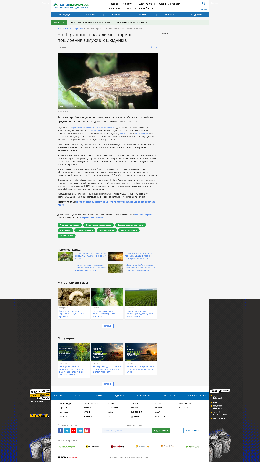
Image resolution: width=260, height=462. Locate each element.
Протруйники (89, 408)
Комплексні (160, 416)
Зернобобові (112, 408)
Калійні (158, 412)
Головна (61, 28)
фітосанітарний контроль (130, 225)
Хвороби (169, 14)
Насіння (90, 14)
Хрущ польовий (129, 230)
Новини (113, 4)
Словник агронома (169, 4)
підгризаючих (141, 133)
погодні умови (107, 230)
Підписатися (161, 430)
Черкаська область (69, 225)
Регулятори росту (91, 403)
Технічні (134, 403)
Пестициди (64, 14)
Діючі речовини (147, 4)
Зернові (110, 403)
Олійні (110, 412)
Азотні (158, 403)
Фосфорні (159, 408)
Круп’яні (110, 416)
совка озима (66, 235)
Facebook (138, 214)
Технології (114, 8)
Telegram (148, 214)
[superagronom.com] (71, 6)
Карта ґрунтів (146, 8)
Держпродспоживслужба (98, 225)
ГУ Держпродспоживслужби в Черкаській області (91, 127)
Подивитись (129, 8)
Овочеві (134, 408)
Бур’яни (143, 14)
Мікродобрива (185, 403)
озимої (123, 133)
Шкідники (196, 14)
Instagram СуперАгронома (92, 217)
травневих (95, 130)
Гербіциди (64, 408)
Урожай (78, 28)
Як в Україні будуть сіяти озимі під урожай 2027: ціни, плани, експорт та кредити (109, 22)
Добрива (117, 14)
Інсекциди (64, 416)
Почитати (128, 4)
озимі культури (85, 230)
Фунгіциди (64, 412)
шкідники (65, 230)
